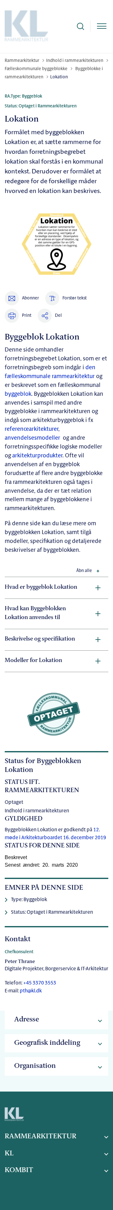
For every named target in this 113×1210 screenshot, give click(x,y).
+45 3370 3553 (39, 983)
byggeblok (18, 394)
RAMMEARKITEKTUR (40, 1136)
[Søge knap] (80, 26)
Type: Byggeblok (29, 899)
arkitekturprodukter (37, 456)
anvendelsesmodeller (34, 438)
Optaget (14, 802)
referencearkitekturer (31, 429)
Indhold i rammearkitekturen (37, 811)
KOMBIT (19, 1170)
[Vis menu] (101, 26)
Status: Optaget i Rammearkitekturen (52, 912)
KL (9, 1153)
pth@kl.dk (31, 991)
